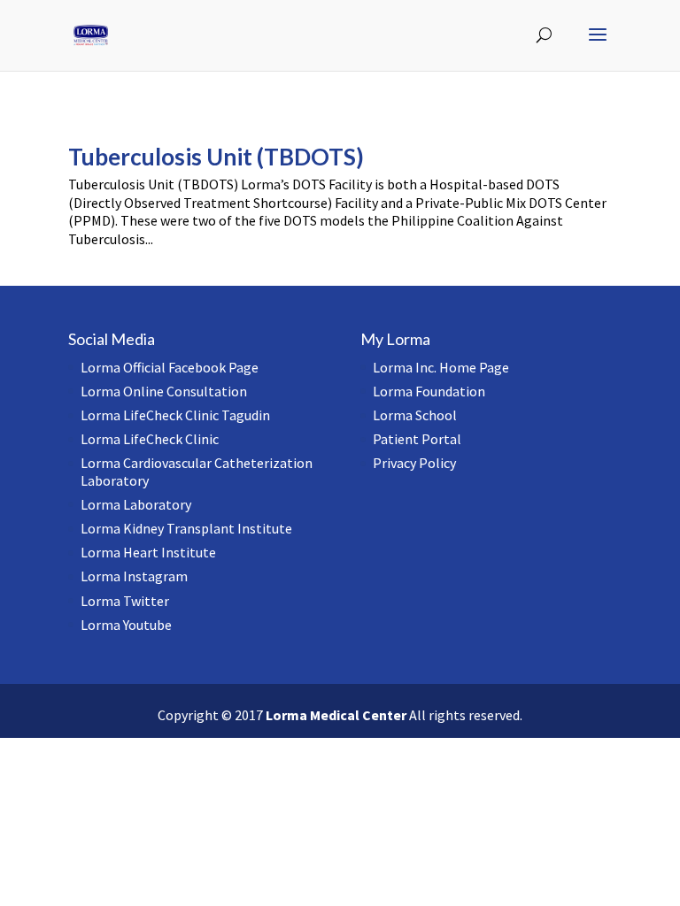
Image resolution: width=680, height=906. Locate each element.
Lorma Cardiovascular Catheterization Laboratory (197, 471)
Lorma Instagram (134, 576)
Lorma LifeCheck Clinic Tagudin (175, 415)
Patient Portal (417, 439)
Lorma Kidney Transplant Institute (186, 528)
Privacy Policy (414, 463)
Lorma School (415, 415)
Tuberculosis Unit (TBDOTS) (216, 156)
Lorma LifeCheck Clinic (150, 439)
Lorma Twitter (125, 601)
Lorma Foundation (429, 391)
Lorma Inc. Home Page (441, 367)
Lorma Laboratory (136, 504)
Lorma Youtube (126, 624)
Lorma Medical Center (336, 715)
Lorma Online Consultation (164, 391)
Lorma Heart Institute (148, 552)
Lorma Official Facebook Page (170, 367)
